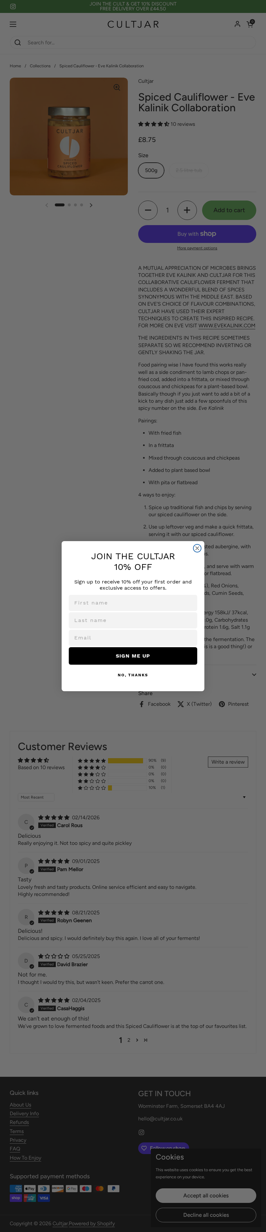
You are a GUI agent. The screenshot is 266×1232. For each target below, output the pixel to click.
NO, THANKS (133, 675)
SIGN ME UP (133, 656)
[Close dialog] (197, 548)
